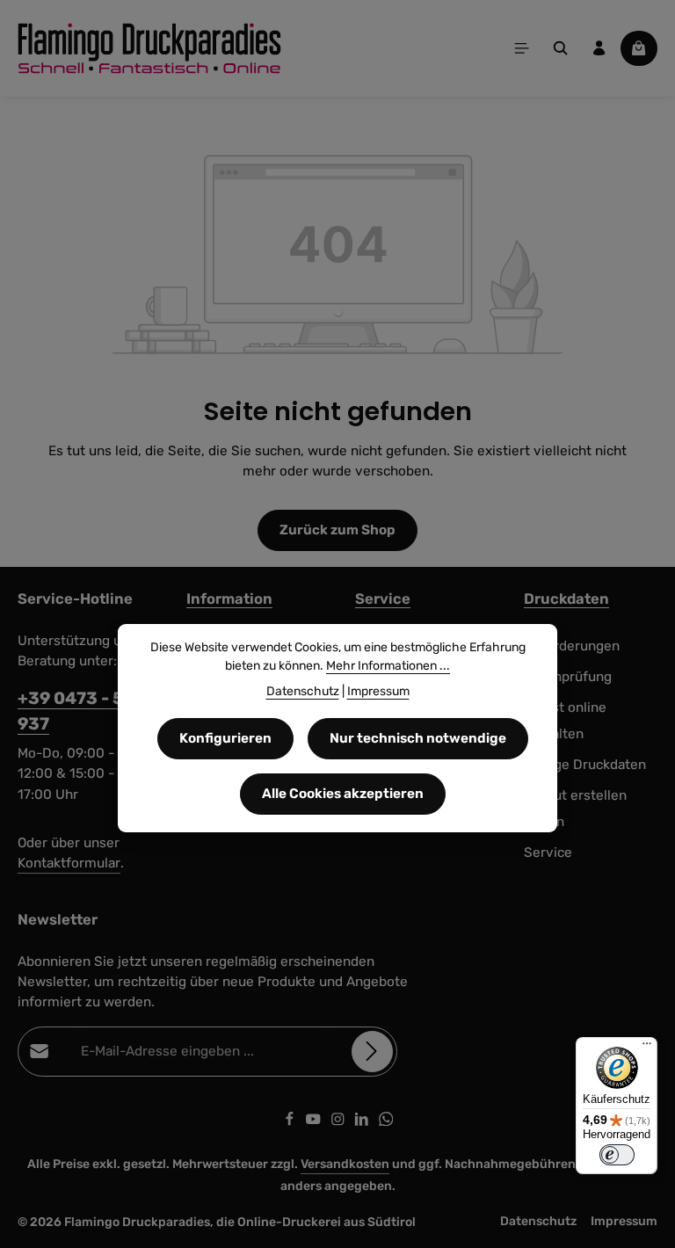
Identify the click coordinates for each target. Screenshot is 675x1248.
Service (382, 598)
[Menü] (522, 48)
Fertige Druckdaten (585, 765)
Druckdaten (566, 598)
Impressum (624, 1221)
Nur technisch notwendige (418, 738)
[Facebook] (291, 1121)
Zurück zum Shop (337, 530)
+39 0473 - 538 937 (82, 711)
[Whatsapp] (386, 1121)
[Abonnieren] (372, 1051)
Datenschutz (538, 1221)
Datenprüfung (568, 677)
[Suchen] (560, 48)
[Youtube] (314, 1121)
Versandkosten (345, 1164)
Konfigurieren (225, 738)
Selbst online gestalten (565, 721)
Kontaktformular (69, 863)
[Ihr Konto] (599, 48)
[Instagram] (339, 1121)
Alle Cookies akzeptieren (343, 794)
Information (229, 598)
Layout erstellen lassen (575, 809)
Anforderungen (572, 646)
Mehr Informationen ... (388, 665)
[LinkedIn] (363, 1121)
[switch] (617, 1154)
